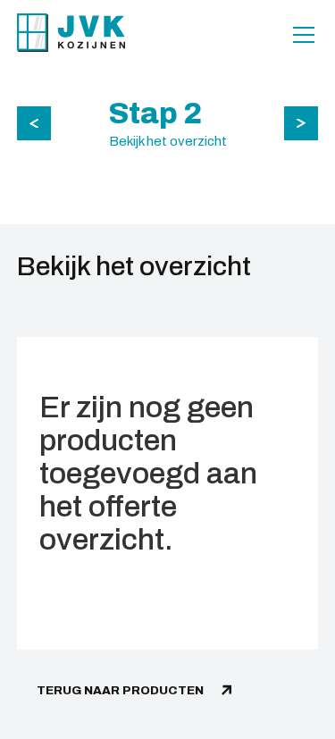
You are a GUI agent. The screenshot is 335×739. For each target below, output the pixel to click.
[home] (71, 32)
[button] (300, 34)
